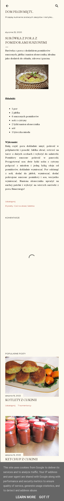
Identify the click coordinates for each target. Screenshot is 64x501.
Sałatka (30, 206)
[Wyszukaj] (57, 5)
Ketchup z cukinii (21, 459)
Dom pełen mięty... (19, 12)
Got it (44, 497)
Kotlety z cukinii (21, 400)
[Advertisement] (32, 323)
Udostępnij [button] (10, 201)
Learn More (26, 497)
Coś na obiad (20, 206)
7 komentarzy (24, 405)
